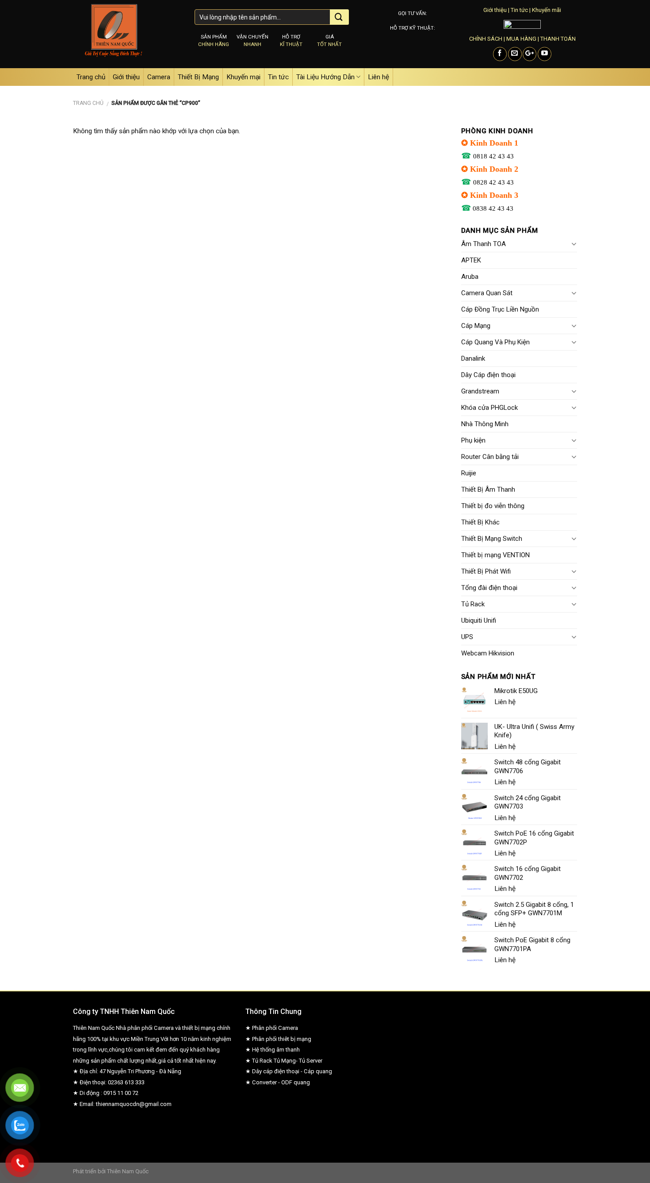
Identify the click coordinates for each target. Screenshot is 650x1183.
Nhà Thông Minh (485, 424)
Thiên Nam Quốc (128, 1171)
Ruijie (468, 473)
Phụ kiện (473, 440)
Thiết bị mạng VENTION (495, 555)
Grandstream (480, 391)
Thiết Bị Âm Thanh (488, 489)
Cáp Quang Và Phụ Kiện (495, 342)
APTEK (471, 260)
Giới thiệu (495, 10)
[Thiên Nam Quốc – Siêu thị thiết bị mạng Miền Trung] (127, 34)
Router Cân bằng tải (490, 457)
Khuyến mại (243, 77)
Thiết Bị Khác (480, 522)
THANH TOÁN (558, 38)
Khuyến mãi (546, 10)
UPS (467, 637)
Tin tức (519, 10)
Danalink (473, 358)
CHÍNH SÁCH (485, 38)
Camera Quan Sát (486, 293)
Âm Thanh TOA (483, 244)
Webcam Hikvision (487, 653)
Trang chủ (90, 77)
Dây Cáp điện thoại (488, 375)
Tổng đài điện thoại (489, 588)
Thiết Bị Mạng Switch (491, 539)
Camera (158, 77)
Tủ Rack (473, 604)
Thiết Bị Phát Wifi (486, 571)
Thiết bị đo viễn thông (492, 506)
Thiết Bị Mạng (198, 77)
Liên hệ (378, 77)
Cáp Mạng (475, 326)
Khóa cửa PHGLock (489, 408)
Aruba (469, 277)
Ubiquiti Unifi (478, 620)
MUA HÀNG (521, 38)
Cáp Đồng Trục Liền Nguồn (500, 309)
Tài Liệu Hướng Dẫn (325, 77)
